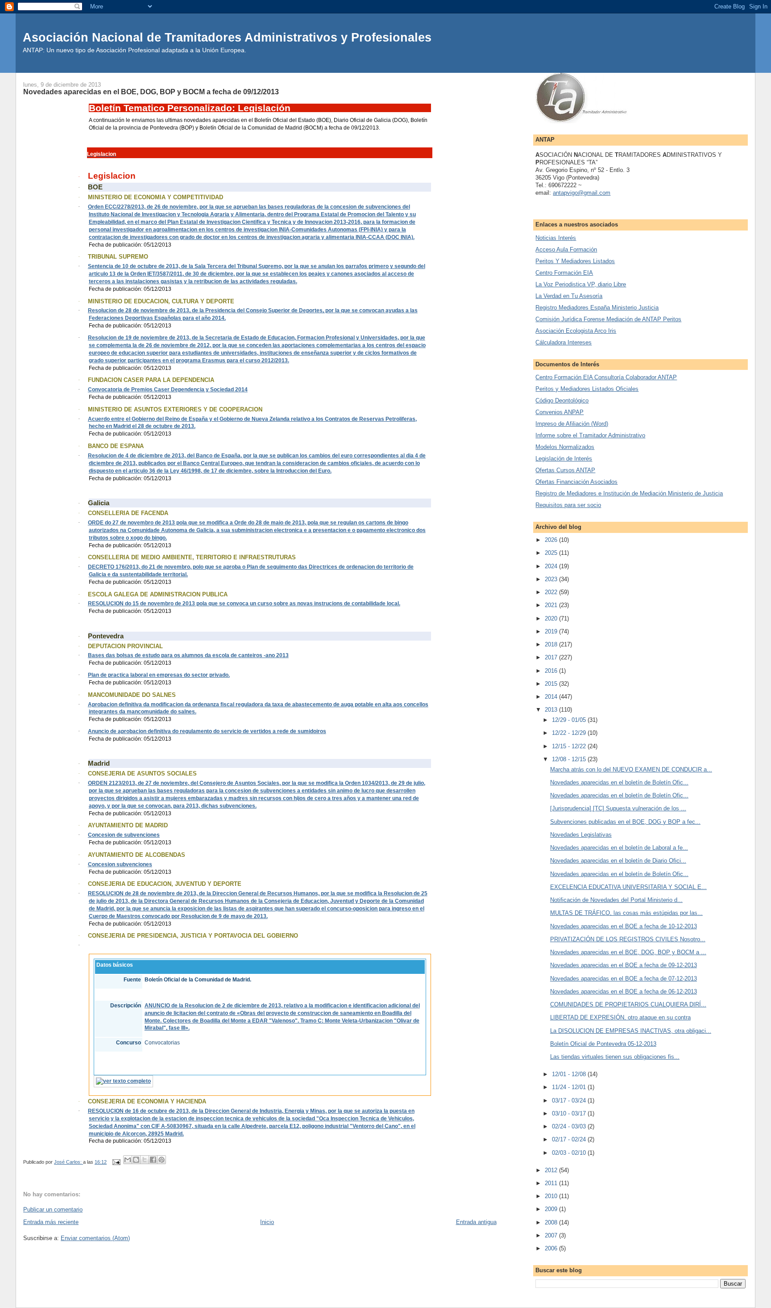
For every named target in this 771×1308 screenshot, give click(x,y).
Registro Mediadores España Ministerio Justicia (597, 307)
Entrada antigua (476, 1222)
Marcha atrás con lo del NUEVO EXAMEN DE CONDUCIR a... (631, 769)
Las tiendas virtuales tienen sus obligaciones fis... (615, 1056)
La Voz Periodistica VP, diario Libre (580, 284)
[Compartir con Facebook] (153, 1159)
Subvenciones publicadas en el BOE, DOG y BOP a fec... (625, 821)
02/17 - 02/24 (570, 1139)
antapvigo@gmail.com (581, 192)
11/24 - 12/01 (570, 1087)
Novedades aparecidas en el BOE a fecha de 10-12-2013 (623, 926)
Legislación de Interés (563, 458)
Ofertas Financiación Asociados (576, 481)
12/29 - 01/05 (570, 720)
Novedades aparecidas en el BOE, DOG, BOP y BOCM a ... (628, 952)
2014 (552, 696)
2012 (552, 1170)
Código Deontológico (562, 400)
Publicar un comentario (53, 1209)
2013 (552, 709)
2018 (552, 644)
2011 (552, 1183)
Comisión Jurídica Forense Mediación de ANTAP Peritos (608, 319)
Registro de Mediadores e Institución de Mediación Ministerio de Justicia (629, 493)
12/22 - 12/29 (570, 732)
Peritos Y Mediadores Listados (575, 261)
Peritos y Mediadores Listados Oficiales (586, 389)
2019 (552, 631)
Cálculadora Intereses (563, 342)
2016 (552, 670)
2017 (552, 657)
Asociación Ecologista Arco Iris (575, 330)
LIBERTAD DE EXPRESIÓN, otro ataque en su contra (620, 1017)
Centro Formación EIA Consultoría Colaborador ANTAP (606, 377)
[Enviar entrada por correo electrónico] (116, 1162)
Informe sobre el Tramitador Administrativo (590, 435)
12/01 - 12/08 (570, 1074)
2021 (552, 605)
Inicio (267, 1222)
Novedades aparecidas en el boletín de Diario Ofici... (618, 860)
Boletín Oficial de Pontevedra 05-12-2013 (603, 1043)
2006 (552, 1248)
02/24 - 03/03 (570, 1126)
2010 (552, 1196)
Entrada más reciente (51, 1222)
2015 (552, 683)
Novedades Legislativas (581, 834)
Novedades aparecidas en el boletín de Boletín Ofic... (619, 782)
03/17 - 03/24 (570, 1100)
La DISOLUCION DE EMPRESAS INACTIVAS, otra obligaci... (630, 1030)
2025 (552, 552)
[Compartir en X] (144, 1159)
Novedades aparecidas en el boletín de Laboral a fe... (619, 847)
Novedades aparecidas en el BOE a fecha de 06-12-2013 (623, 991)
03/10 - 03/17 (570, 1113)
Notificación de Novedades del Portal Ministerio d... (616, 900)
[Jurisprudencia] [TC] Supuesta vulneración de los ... (618, 808)
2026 (552, 540)
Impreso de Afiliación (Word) (571, 423)
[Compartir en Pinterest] (161, 1159)
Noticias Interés (555, 238)
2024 (552, 566)
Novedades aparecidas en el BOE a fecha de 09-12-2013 (623, 965)
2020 (552, 618)
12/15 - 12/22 (570, 746)
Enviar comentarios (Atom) (95, 1238)
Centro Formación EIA (564, 272)
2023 (552, 579)
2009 (552, 1209)
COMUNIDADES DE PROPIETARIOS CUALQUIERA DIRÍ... (628, 1004)
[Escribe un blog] (136, 1159)
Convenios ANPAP (559, 412)
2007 (552, 1235)
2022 (552, 592)
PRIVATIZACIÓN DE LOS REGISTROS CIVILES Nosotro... (627, 939)
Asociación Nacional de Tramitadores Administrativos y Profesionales (227, 37)
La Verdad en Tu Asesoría (568, 296)
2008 (552, 1222)
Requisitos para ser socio (568, 505)
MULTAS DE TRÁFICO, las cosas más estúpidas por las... (626, 913)
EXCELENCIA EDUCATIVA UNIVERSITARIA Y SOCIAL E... (628, 887)
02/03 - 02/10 (570, 1152)
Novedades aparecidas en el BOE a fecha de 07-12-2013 (623, 978)
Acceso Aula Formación (566, 249)
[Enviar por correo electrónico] (127, 1159)
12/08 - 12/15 (570, 759)
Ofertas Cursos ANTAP (565, 470)
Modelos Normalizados (564, 447)
